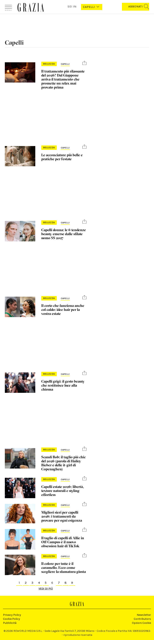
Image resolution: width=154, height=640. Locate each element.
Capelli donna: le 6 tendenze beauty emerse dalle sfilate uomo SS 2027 (63, 234)
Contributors (142, 619)
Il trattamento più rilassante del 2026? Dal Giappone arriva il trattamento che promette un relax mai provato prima (63, 79)
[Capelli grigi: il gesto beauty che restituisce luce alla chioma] (20, 382)
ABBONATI (135, 6)
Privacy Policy (12, 615)
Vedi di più (45, 588)
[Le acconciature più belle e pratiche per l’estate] (20, 156)
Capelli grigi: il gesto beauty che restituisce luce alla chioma (63, 385)
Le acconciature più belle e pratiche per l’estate (62, 157)
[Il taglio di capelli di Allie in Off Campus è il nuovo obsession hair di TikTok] (20, 539)
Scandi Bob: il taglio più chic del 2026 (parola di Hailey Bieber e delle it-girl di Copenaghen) (63, 463)
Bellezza (49, 64)
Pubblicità (9, 623)
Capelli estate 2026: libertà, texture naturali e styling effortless (62, 490)
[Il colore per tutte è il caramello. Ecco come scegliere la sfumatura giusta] (20, 565)
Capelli (65, 64)
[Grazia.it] (30, 7)
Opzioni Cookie (141, 623)
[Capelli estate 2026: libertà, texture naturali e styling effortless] (20, 488)
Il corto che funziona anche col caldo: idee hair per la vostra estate (62, 309)
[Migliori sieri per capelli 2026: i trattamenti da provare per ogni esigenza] (20, 513)
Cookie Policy (11, 619)
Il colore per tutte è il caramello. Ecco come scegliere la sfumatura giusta (63, 567)
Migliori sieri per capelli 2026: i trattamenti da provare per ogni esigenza (61, 516)
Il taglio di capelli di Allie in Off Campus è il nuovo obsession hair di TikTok (62, 542)
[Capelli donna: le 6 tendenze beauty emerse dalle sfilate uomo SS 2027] (20, 231)
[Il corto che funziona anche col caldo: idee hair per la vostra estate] (20, 307)
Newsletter (144, 615)
